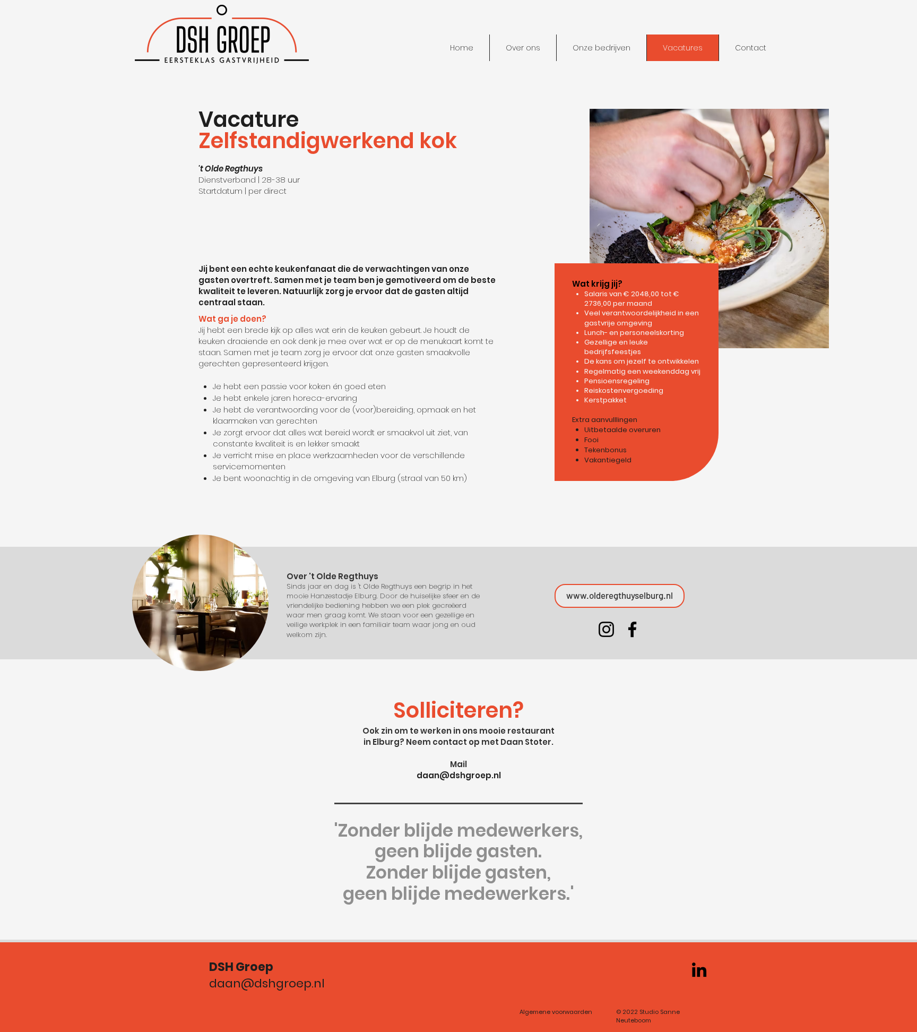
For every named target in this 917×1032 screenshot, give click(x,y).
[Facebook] (632, 629)
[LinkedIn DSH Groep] (699, 969)
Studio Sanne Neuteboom (648, 1016)
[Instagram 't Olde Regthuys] (606, 629)
